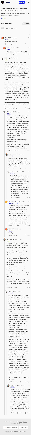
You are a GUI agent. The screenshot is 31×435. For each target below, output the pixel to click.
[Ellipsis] (29, 37)
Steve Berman (5, 10)
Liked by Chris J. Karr (14, 203)
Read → (3, 18)
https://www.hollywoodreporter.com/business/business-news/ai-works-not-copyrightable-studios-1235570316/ (18, 146)
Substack (7, 431)
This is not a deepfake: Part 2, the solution (14, 8)
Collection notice (15, 423)
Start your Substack (11, 427)
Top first (27, 23)
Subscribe (21, 2)
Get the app (23, 427)
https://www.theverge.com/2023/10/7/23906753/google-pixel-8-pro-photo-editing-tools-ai (17, 104)
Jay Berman (8, 37)
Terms (25, 422)
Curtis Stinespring (13, 201)
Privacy (20, 422)
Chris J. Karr (8, 58)
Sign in (27, 2)
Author (6, 39)
